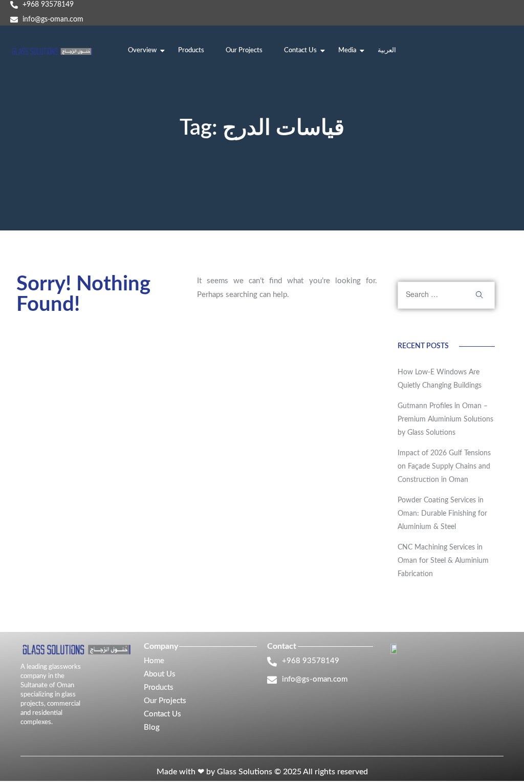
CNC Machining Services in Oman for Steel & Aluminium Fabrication (443, 561)
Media (347, 50)
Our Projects (244, 50)
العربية (387, 50)
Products (191, 50)
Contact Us (300, 50)
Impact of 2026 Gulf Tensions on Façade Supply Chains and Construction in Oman (444, 466)
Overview (142, 50)
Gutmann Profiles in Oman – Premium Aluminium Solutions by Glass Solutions (445, 419)
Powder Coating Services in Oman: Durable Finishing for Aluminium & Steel (442, 514)
